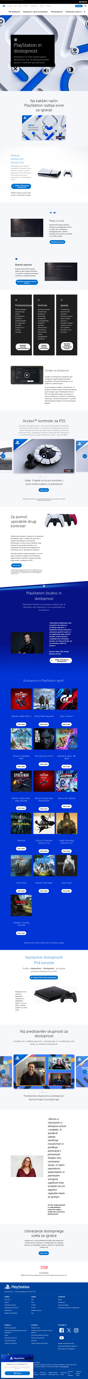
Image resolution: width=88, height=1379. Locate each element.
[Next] (85, 456)
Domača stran (9, 1292)
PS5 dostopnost (14, 12)
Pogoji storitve (35, 1328)
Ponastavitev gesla (10, 1340)
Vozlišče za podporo (10, 1328)
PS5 (15, 6)
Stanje (6, 1335)
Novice (41, 6)
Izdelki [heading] (33, 1297)
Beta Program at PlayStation (66, 1349)
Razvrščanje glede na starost (39, 1335)
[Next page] (84, 11)
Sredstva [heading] (34, 1325)
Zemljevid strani (63, 1373)
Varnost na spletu (63, 1305)
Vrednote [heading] (61, 1297)
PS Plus (26, 6)
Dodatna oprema (36, 1310)
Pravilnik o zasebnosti (43, 1373)
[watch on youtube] (68, 470)
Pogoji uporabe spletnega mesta (53, 1373)
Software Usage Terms (78, 1373)
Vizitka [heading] (7, 1297)
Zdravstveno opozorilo (37, 1338)
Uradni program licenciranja (39, 1343)
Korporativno (8, 1310)
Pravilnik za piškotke (70, 1373)
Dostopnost (61, 1302)
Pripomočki (33, 6)
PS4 (32, 1302)
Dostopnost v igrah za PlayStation (35, 12)
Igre (20, 6)
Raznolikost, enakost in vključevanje (68, 1308)
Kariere (7, 1302)
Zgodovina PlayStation (11, 1313)
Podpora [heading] (8, 1325)
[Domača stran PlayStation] (4, 6)
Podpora (48, 6)
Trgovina (9, 6)
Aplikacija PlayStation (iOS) (66, 1343)
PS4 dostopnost (56, 12)
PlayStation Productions (11, 1308)
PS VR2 (33, 1305)
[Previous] (3, 456)
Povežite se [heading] (62, 1325)
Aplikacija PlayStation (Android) (67, 1346)
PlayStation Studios (10, 1305)
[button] (44, 127)
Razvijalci (34, 1340)
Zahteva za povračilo (11, 1343)
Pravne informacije (35, 1373)
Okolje (60, 1299)
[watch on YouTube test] (60, 137)
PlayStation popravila (11, 1338)
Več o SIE (7, 1299)
